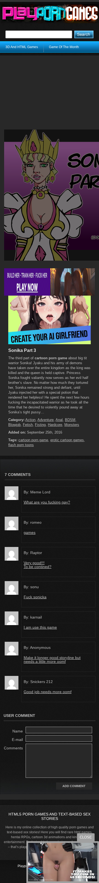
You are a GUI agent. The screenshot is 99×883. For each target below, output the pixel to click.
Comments (13, 748)
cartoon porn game (33, 440)
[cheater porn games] (49, 294)
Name (17, 731)
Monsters (71, 425)
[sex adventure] (49, 343)
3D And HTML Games (22, 47)
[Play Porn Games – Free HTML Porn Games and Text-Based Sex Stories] (50, 13)
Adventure (45, 420)
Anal (59, 420)
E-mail (17, 739)
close (86, 837)
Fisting (40, 425)
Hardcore (55, 425)
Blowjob (14, 425)
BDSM (70, 420)
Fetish (28, 425)
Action (30, 420)
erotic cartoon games (67, 440)
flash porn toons (21, 445)
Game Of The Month (64, 47)
